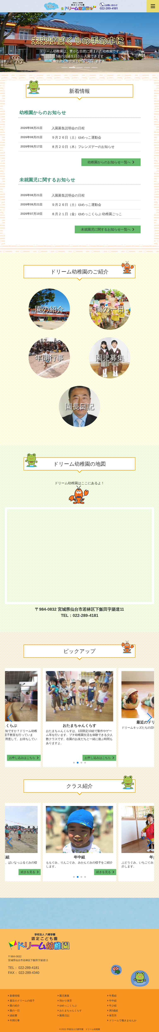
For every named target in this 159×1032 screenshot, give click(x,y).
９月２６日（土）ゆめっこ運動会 (76, 137)
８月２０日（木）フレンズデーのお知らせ (83, 146)
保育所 (112, 1015)
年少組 (112, 1005)
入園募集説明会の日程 (68, 128)
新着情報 (14, 995)
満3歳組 (113, 1010)
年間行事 (49, 358)
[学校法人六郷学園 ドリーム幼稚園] (79, 6)
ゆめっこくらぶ (68, 1005)
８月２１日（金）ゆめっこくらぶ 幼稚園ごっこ (87, 214)
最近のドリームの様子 (22, 1000)
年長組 (112, 995)
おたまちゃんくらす (70, 1010)
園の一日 (109, 309)
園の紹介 (49, 309)
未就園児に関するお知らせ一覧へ (106, 229)
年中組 (112, 1000)
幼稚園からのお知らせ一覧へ (110, 162)
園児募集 (109, 358)
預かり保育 (65, 1000)
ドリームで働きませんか (122, 1020)
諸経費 (13, 1015)
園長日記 (79, 406)
